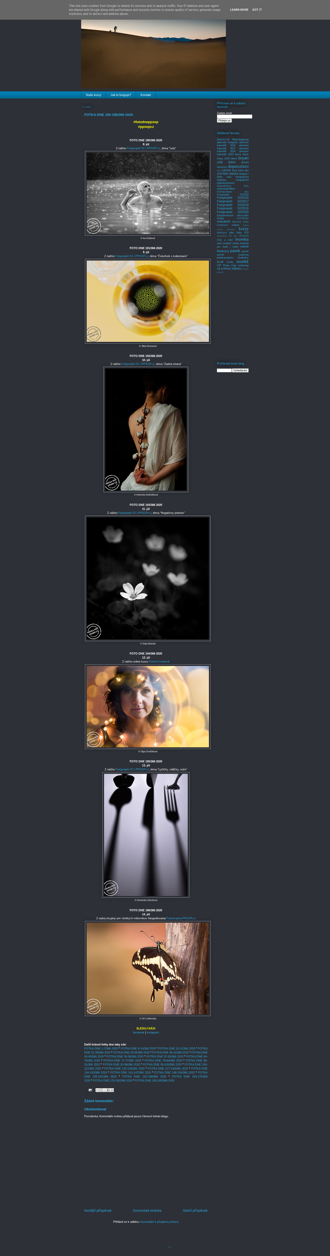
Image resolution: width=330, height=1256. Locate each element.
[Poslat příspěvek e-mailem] (90, 1089)
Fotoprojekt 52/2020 (233, 212)
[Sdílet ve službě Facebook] (108, 1090)
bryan (243, 158)
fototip (220, 218)
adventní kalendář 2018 (233, 150)
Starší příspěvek (195, 1210)
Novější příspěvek (98, 1210)
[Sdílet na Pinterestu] (112, 1090)
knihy (246, 221)
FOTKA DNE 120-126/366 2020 (124, 1068)
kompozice (222, 225)
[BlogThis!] (101, 1090)
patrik (235, 251)
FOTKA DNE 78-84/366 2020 (163, 1060)
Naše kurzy (93, 95)
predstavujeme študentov (233, 257)
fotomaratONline (226, 188)
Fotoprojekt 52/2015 (233, 194)
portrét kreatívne (233, 254)
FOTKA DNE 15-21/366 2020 (177, 1048)
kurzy (244, 228)
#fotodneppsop (240, 139)
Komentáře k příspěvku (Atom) (159, 1221)
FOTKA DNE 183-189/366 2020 (154, 1080)
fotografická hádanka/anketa (233, 181)
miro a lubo (225, 239)
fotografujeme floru (233, 186)
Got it (257, 9)
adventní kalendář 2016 (233, 144)
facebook (138, 1032)
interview (236, 221)
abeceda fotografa (227, 142)
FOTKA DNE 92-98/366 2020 (121, 1064)
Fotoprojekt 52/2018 (233, 205)
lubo (231, 232)
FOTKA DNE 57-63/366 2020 (164, 1056)
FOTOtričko (243, 218)
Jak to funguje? (121, 95)
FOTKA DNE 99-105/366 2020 (162, 1064)
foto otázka (230, 173)
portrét (245, 251)
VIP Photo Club (226, 265)
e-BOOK (226, 170)
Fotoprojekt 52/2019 (233, 208)
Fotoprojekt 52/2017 (233, 201)
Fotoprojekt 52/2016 (233, 197)
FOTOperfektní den (233, 191)
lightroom (222, 232)
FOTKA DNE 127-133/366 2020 (168, 1068)
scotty (229, 262)
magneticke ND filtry (227, 236)
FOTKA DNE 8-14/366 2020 (138, 1048)
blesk (234, 158)
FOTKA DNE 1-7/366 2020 (101, 1048)
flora (234, 170)
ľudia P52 (242, 232)
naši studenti (224, 243)
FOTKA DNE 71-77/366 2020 (122, 1060)
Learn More (239, 9)
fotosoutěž (243, 215)
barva (238, 154)
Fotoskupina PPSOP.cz (181, 918)
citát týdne (226, 162)
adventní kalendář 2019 (233, 153)
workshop (243, 265)
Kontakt (146, 95)
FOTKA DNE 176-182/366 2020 (112, 1080)
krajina (235, 225)
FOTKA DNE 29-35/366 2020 (131, 1052)
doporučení (238, 166)
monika (242, 239)
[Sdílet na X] (105, 1090)
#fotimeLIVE (223, 139)
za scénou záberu (229, 268)
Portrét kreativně (159, 661)
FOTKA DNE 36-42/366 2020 (170, 1052)
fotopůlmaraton (225, 215)
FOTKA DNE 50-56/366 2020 (125, 1056)
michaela (244, 235)
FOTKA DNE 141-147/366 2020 (130, 1072)
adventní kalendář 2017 (233, 147)
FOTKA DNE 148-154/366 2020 (174, 1072)
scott (220, 261)
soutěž (242, 261)
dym (219, 171)
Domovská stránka (147, 1210)
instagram (153, 1032)
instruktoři (223, 221)
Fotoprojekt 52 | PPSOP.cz (143, 148)
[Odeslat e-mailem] (97, 1090)
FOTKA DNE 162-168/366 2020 (144, 1076)
